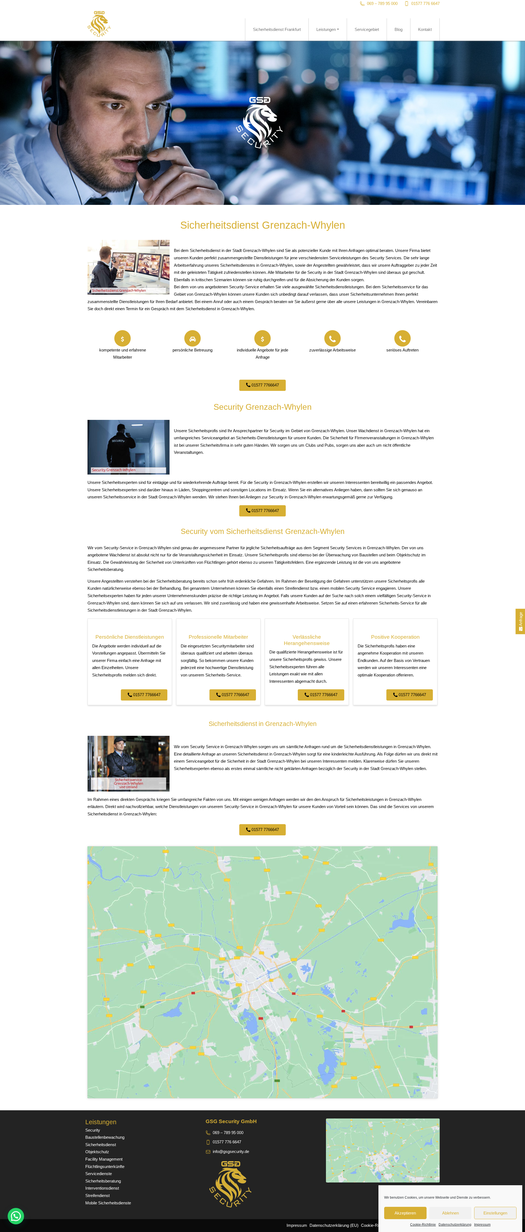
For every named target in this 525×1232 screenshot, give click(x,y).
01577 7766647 (264, 385)
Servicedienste (98, 1173)
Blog (398, 29)
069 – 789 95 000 (382, 3)
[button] (16, 1216)
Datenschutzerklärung (455, 1225)
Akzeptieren (405, 1213)
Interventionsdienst (102, 1188)
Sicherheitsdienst (100, 1144)
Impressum (482, 1225)
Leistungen (326, 29)
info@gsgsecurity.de (231, 1151)
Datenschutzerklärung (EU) (334, 1225)
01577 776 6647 (425, 3)
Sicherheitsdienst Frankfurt (277, 29)
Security (92, 1130)
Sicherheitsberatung (103, 1181)
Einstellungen (495, 1213)
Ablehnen (450, 1213)
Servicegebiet (367, 29)
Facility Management (103, 1159)
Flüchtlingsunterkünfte (104, 1166)
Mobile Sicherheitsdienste (108, 1203)
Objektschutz (97, 1151)
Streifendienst (97, 1195)
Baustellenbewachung (104, 1137)
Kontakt (425, 29)
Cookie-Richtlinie (423, 1225)
